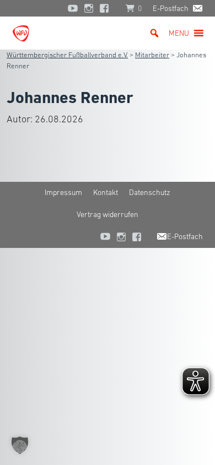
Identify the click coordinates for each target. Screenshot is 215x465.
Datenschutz (149, 192)
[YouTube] (73, 8)
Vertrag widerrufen (107, 214)
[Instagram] (88, 8)
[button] (179, 33)
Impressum (63, 192)
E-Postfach (171, 8)
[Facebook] (107, 8)
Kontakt (105, 192)
